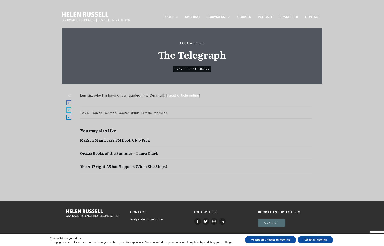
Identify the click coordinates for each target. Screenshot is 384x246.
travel (203, 68)
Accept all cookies (315, 240)
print (192, 68)
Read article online (183, 95)
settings (227, 242)
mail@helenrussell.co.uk (146, 219)
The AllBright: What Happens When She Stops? (196, 168)
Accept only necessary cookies (270, 240)
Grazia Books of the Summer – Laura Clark (196, 155)
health (180, 68)
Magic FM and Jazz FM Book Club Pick (196, 142)
